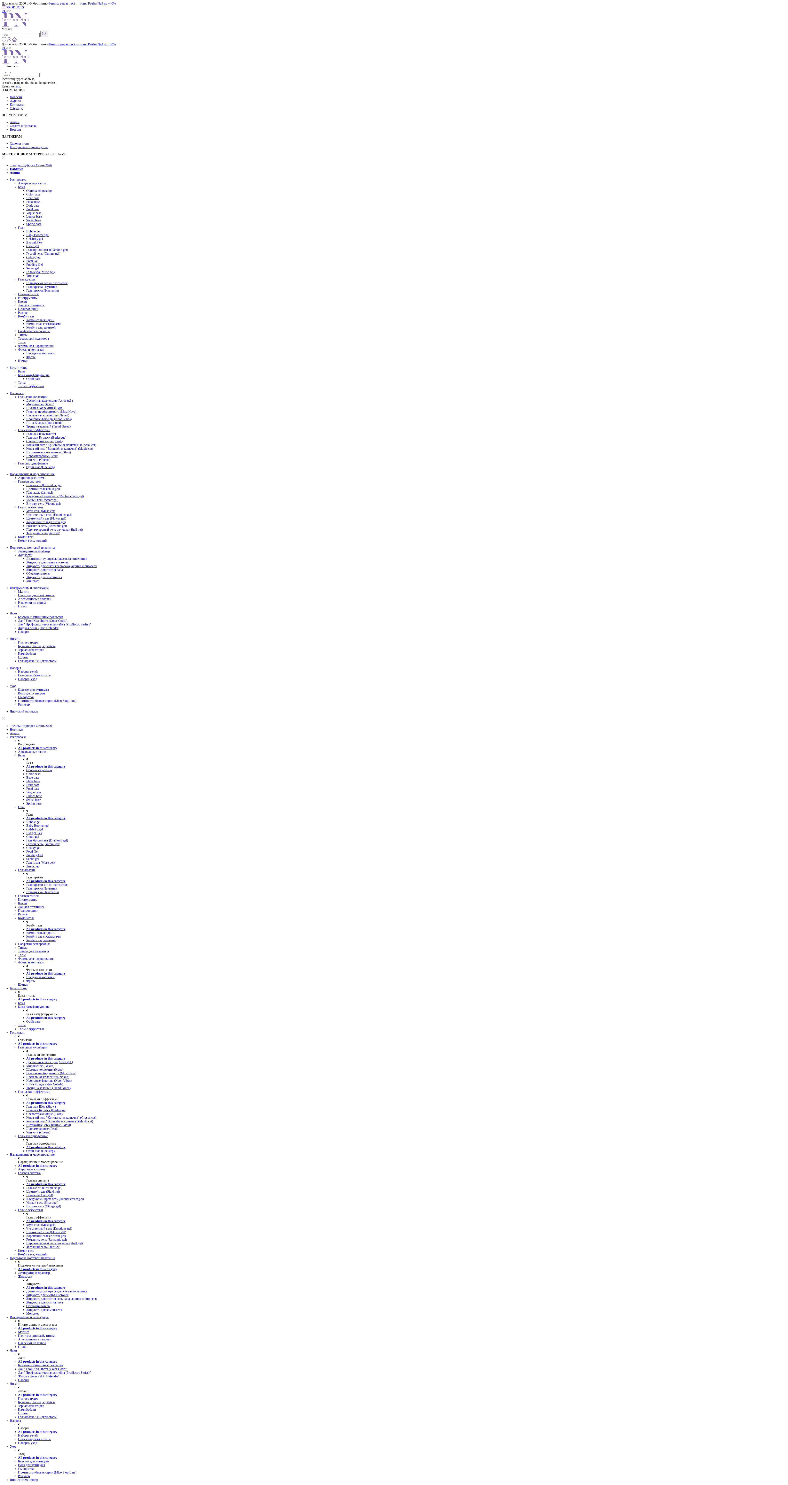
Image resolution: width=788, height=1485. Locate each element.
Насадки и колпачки (40, 353)
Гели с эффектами (30, 507)
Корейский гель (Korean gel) (46, 522)
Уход (13, 686)
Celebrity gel (34, 238)
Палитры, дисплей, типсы (36, 595)
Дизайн (15, 638)
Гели (21, 227)
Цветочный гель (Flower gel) (46, 518)
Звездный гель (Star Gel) (43, 533)
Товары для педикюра (33, 338)
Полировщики (28, 309)
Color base (33, 194)
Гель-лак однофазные (33, 463)
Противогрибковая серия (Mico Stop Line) (47, 700)
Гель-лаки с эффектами (34, 430)
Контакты (17, 104)
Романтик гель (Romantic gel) (46, 526)
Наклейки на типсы (32, 602)
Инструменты (28, 298)
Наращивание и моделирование (32, 474)
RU (4, 11)
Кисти (22, 301)
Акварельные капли (32, 183)
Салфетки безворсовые (34, 331)
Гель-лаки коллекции (33, 397)
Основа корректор (39, 190)
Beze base (32, 198)
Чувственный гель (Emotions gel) (49, 514)
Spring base (33, 224)
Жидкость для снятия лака (44, 569)
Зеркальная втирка (31, 650)
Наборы (23, 631)
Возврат (15, 129)
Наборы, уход (27, 679)
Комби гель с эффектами (43, 323)
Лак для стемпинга (31, 305)
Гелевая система (29, 481)
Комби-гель (26, 316)
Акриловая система (31, 477)
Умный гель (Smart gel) (42, 500)
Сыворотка (26, 697)
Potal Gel (32, 261)
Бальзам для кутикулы (33, 689)
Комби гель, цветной (41, 327)
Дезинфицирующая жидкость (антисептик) (56, 558)
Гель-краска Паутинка (41, 286)
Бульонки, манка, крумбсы (36, 646)
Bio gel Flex (34, 242)
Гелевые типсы (28, 294)
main (17, 86)
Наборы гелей (28, 671)
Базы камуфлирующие (33, 375)
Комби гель (26, 537)
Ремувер (24, 704)
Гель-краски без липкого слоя (47, 283)
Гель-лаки (17, 393)
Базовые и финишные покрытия (40, 617)
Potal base (32, 209)
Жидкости (25, 555)
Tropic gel (32, 275)
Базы (21, 187)
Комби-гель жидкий (40, 320)
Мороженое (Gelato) (40, 404)
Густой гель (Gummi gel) (43, 253)
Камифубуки (27, 653)
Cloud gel (32, 246)
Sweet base (33, 220)
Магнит (23, 591)
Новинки (16, 169)
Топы (22, 342)
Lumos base (34, 216)
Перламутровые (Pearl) (42, 456)
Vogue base (33, 213)
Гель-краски (26, 279)
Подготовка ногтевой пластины (32, 547)
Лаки (13, 613)
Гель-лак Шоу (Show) (41, 434)
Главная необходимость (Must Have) (51, 411)
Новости (16, 97)
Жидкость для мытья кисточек (47, 562)
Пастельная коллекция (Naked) (47, 415)
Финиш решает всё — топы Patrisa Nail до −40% (82, 3)
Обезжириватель (38, 573)
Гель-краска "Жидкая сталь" (37, 661)
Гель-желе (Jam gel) (39, 492)
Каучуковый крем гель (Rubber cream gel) (55, 496)
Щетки (23, 360)
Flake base (33, 201)
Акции (14, 122)
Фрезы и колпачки (31, 349)
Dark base (32, 205)
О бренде (16, 108)
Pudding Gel (34, 264)
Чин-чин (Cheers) (38, 459)
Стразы (23, 657)
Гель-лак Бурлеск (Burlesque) (46, 437)
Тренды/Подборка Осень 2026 (31, 165)
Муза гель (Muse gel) (40, 511)
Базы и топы (18, 367)
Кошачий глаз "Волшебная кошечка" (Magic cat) (59, 448)
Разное (22, 312)
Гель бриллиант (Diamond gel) (47, 250)
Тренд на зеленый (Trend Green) (48, 426)
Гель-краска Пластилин (42, 290)
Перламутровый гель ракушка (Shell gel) (54, 529)
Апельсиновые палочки (35, 599)
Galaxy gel (33, 257)
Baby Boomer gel (37, 235)
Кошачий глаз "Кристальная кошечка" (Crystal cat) (61, 445)
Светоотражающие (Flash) (44, 441)
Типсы (22, 335)
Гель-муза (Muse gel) (40, 272)
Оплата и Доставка (23, 126)
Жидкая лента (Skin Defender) (38, 628)
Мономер (32, 581)
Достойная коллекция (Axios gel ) (49, 400)
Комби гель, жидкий (32, 540)
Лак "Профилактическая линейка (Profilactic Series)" (54, 624)
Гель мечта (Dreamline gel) (44, 485)
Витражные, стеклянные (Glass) (48, 452)
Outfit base (33, 378)
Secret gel (32, 268)
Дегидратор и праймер (34, 551)
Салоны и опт (19, 143)
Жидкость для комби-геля (44, 577)
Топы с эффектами (31, 386)
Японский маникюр (24, 711)
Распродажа (18, 179)
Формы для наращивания (36, 346)
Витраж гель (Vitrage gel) (43, 503)
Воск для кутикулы (31, 693)
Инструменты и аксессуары (29, 588)
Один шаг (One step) (40, 467)
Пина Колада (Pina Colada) (44, 422)
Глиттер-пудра (28, 642)
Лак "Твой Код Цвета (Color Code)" (43, 620)
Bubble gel (33, 231)
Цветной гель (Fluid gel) (43, 489)
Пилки (22, 606)
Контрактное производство (29, 147)
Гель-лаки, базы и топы (34, 675)
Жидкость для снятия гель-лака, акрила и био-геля (61, 566)
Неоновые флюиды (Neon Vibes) (49, 419)
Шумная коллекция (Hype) (44, 408)
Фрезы (31, 357)
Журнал (15, 100)
